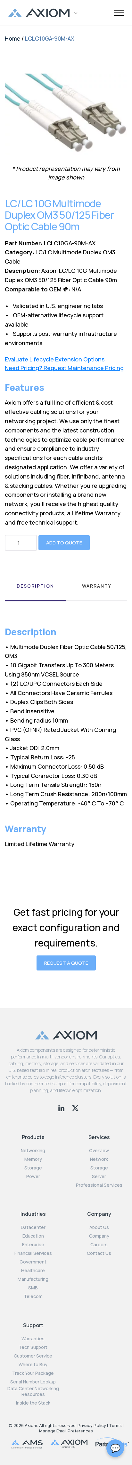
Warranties (33, 1339)
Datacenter (33, 1227)
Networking (33, 1150)
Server (99, 1176)
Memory (33, 1159)
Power (33, 1176)
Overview (99, 1150)
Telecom (33, 1296)
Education (33, 1236)
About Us (99, 1227)
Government (33, 1262)
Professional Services (99, 1185)
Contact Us (99, 1253)
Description (35, 586)
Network (99, 1159)
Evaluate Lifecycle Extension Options (54, 359)
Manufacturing (33, 1279)
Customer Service (33, 1356)
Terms (115, 1425)
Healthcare (33, 1270)
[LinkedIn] (62, 1107)
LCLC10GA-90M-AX (49, 38)
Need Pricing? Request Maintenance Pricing (64, 368)
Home (12, 38)
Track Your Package (33, 1373)
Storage (33, 1168)
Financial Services (33, 1253)
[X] (75, 1107)
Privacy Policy (92, 1425)
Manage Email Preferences (66, 1431)
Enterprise (33, 1244)
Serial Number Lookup (33, 1382)
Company (99, 1236)
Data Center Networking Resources (33, 1391)
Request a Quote (66, 963)
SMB (33, 1288)
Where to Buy (33, 1364)
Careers (99, 1244)
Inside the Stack (33, 1403)
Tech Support (33, 1347)
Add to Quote (64, 542)
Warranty (96, 586)
